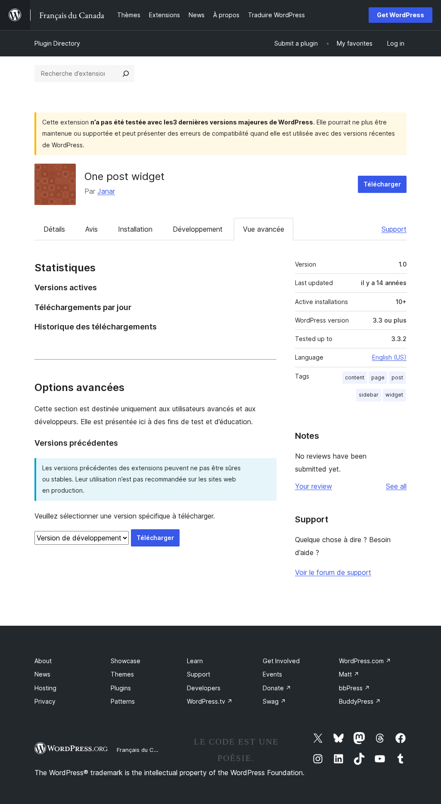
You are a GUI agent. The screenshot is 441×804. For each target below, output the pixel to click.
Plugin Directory (57, 43)
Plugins (121, 688)
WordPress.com (365, 660)
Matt (349, 674)
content (354, 377)
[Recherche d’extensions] (125, 73)
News (42, 674)
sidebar (369, 394)
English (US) (389, 357)
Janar (106, 191)
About (43, 660)
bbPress (354, 688)
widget (394, 394)
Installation (135, 229)
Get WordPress (400, 15)
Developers (203, 688)
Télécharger (382, 184)
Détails (54, 229)
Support (394, 229)
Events (272, 674)
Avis (91, 229)
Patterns (123, 701)
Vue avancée (263, 229)
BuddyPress (360, 701)
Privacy (45, 701)
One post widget (124, 176)
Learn (195, 660)
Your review (313, 486)
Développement (198, 229)
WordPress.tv (210, 701)
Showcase (125, 660)
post (397, 377)
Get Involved (281, 660)
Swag (274, 701)
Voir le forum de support (333, 572)
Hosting (45, 688)
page (378, 377)
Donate (277, 688)
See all (396, 486)
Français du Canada (144, 749)
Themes (122, 674)
